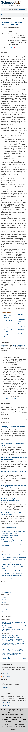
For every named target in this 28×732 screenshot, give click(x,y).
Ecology (4, 597)
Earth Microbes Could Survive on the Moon (13, 560)
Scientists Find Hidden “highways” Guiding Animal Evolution (13, 622)
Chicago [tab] (23, 404)
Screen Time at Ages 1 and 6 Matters (12, 578)
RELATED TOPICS (6, 308)
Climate (6, 324)
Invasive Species (6, 592)
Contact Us (6, 705)
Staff (11, 710)
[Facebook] (9, 47)
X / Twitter (6, 690)
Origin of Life (5, 607)
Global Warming (8, 315)
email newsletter (20, 9)
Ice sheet (20, 314)
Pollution (6, 334)
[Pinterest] (14, 47)
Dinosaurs (5, 609)
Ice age (20, 312)
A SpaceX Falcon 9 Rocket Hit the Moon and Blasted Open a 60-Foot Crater (13, 532)
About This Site (5, 710)
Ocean (20, 324)
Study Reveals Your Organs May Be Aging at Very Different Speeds (13, 540)
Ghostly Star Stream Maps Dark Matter (12, 573)
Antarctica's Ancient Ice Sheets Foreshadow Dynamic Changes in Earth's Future (13, 472)
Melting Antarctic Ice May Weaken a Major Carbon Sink (12, 444)
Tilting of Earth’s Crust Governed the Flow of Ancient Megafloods (13, 513)
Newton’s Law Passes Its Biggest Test (12, 564)
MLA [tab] (12, 404)
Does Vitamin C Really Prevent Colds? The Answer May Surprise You (12, 536)
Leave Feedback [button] (7, 703)
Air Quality (7, 318)
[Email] (19, 47)
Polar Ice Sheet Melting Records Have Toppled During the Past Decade (11, 499)
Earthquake (21, 333)
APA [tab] (17, 404)
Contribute (17, 710)
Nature (4, 587)
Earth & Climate (6, 312)
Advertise (23, 710)
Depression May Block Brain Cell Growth (13, 562)
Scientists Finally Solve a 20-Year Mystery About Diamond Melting (14, 545)
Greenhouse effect (21, 330)
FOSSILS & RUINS (5, 604)
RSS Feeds (6, 676)
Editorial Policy (14, 712)
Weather (6, 327)
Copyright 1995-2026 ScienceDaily (11, 714)
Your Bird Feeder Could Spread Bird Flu (12, 571)
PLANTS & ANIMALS (5, 585)
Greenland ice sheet (22, 320)
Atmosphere (7, 337)
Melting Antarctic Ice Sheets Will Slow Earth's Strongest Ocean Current (14, 458)
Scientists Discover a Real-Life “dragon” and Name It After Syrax (14, 626)
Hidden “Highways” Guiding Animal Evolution (14, 557)
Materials (3, 345)
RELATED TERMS (20, 308)
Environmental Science (8, 330)
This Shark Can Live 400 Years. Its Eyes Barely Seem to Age (13, 630)
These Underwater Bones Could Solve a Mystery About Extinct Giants (13, 643)
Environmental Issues (8, 321)
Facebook (6, 687)
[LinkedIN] (17, 47)
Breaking (3, 551)
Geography (5, 600)
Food (3, 590)
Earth (19, 317)
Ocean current (22, 326)
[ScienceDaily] (11, 2)
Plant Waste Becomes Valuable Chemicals (13, 555)
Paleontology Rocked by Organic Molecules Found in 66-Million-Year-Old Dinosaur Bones (14, 657)
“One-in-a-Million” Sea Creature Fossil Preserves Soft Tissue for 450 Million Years (13, 650)
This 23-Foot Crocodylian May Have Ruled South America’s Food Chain (13, 653)
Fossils (4, 612)
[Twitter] (12, 47)
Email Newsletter (7, 674)
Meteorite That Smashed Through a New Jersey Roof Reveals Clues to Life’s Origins (13, 640)
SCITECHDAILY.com (11, 527)
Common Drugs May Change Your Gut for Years (13, 567)
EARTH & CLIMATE (5, 594)
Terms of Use (23, 712)
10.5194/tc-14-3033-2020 (9, 398)
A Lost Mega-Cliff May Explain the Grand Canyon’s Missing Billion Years (13, 636)
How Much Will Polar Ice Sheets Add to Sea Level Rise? (13, 427)
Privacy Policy (5, 712)
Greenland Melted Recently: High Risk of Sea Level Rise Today (13, 486)
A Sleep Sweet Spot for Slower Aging (12, 576)
